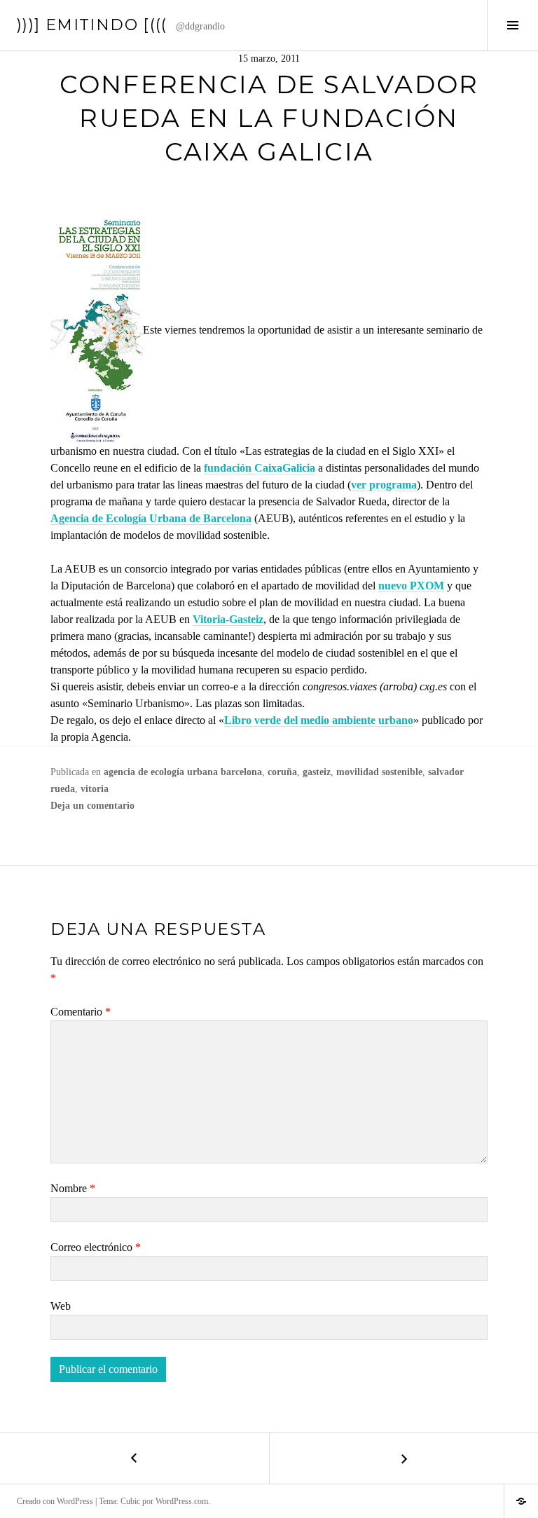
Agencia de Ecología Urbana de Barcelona (150, 518)
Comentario (80, 1012)
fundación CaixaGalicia (259, 468)
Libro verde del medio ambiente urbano (318, 720)
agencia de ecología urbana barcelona (183, 772)
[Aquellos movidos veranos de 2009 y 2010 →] (403, 1458)
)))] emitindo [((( (92, 24)
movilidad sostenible (379, 772)
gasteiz (317, 772)
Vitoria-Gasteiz (228, 619)
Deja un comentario (92, 805)
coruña (282, 772)
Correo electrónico (95, 1247)
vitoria (95, 789)
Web (60, 1306)
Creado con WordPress (55, 1501)
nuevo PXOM (411, 586)
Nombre (72, 1188)
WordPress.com (182, 1501)
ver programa (384, 485)
